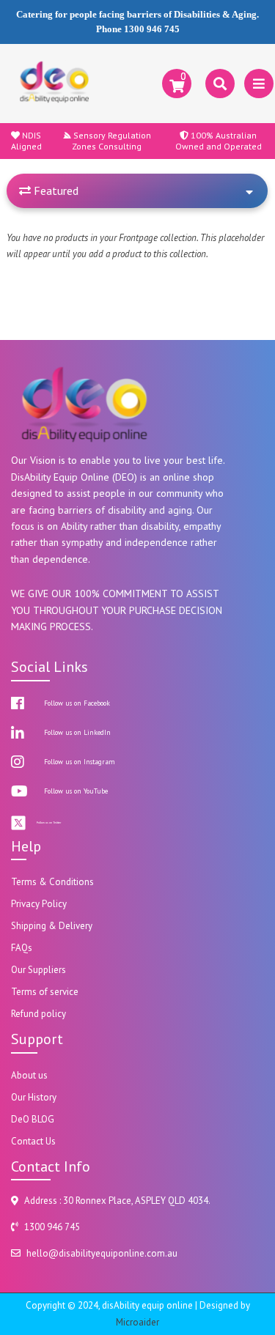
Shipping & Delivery (51, 926)
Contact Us (33, 1141)
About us (29, 1075)
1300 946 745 (152, 28)
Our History (33, 1097)
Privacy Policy (39, 904)
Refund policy (38, 1013)
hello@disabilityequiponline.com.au (101, 1253)
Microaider (137, 1322)
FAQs (21, 948)
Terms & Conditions (52, 882)
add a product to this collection (147, 254)
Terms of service (44, 991)
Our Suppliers (38, 970)
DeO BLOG (32, 1119)
